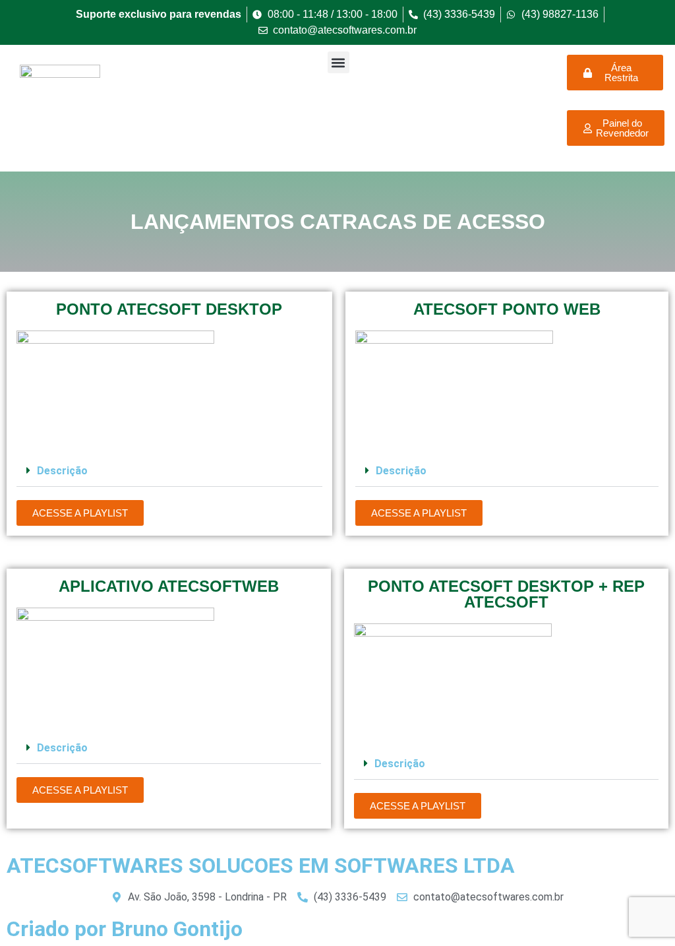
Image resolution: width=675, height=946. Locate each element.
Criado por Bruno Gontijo (125, 928)
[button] (338, 62)
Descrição (62, 470)
